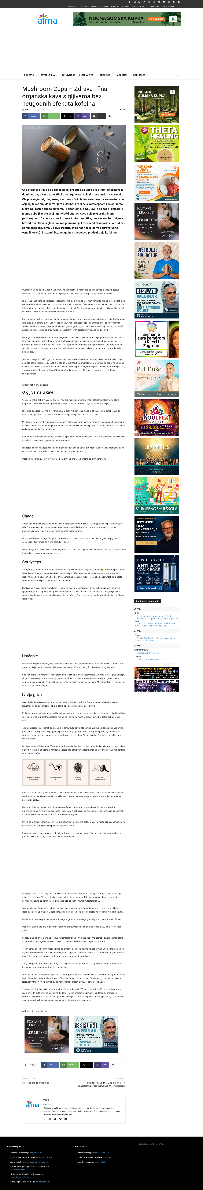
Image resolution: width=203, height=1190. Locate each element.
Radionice (139, 75)
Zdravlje (105, 75)
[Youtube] (178, 2)
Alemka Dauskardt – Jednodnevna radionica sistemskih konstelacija (155, 639)
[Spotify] (55, 1119)
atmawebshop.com (100, 1152)
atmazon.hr (110, 1157)
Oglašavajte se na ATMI (99, 6)
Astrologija (48, 75)
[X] (159, 2)
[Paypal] (144, 2)
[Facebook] (129, 2)
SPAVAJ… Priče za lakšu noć (148, 659)
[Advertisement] (101, 49)
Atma (27, 109)
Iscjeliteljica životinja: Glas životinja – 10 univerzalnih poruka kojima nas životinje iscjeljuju (102, 1084)
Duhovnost (68, 75)
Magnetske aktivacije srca (148, 652)
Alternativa (86, 75)
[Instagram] (134, 2)
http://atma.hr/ (48, 1104)
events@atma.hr (17, 1169)
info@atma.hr (36, 1152)
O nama (84, 6)
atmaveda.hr (100, 1162)
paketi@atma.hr (43, 1181)
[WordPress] (173, 2)
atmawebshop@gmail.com (36, 1162)
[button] (177, 75)
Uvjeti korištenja (138, 6)
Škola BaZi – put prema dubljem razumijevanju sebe (156, 619)
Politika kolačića (153, 6)
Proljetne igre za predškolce (35, 1082)
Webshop (125, 6)
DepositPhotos (159, 1144)
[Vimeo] (164, 2)
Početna (29, 75)
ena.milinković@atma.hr (21, 1177)
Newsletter (115, 6)
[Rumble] (149, 2)
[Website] (169, 2)
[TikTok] (154, 2)
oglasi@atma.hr (45, 1157)
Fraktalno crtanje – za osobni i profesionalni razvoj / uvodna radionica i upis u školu (155, 624)
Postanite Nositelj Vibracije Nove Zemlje (154, 616)
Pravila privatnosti (169, 6)
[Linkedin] (139, 2)
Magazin (122, 75)
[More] (110, 116)
